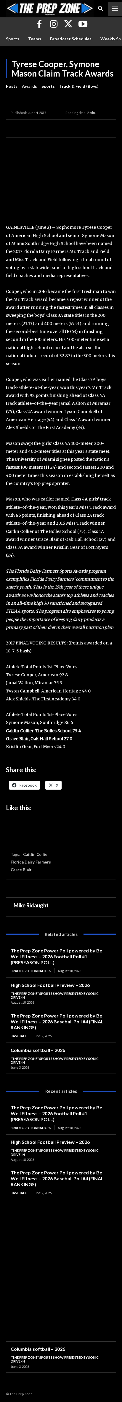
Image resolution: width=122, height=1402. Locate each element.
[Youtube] (83, 24)
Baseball (19, 1036)
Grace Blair (21, 869)
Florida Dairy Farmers (31, 862)
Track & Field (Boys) (79, 86)
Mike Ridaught (31, 905)
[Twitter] (68, 24)
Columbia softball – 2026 (38, 1050)
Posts (11, 86)
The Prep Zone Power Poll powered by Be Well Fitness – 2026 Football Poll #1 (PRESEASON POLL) (56, 956)
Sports (48, 86)
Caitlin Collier (36, 854)
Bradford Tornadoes (31, 971)
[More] (71, 128)
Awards (29, 86)
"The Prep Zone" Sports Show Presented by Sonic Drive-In (55, 995)
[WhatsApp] (57, 128)
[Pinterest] (44, 128)
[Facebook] (39, 24)
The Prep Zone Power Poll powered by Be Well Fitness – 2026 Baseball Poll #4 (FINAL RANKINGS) (57, 1021)
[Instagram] (54, 24)
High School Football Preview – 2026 (50, 985)
